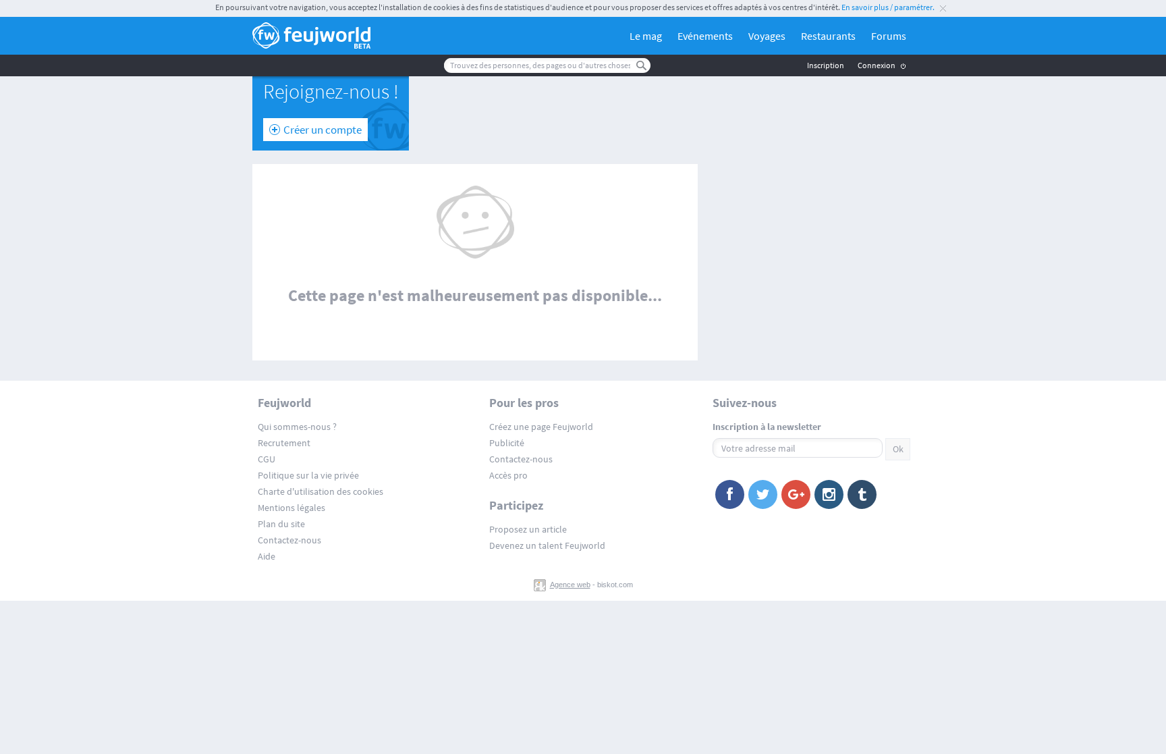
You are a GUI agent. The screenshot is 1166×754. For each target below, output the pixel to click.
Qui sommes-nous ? (297, 427)
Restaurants (828, 36)
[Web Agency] (541, 585)
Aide (266, 556)
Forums (888, 36)
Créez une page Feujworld (541, 427)
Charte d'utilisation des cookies (320, 491)
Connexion (876, 65)
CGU (266, 459)
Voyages (766, 36)
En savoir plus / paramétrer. (888, 7)
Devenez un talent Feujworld (547, 545)
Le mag (646, 36)
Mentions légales (291, 508)
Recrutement (284, 443)
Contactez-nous (289, 540)
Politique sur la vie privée (308, 475)
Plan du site (281, 524)
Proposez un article (528, 529)
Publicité (506, 443)
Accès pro (508, 475)
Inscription (825, 65)
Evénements (705, 36)
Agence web (570, 585)
